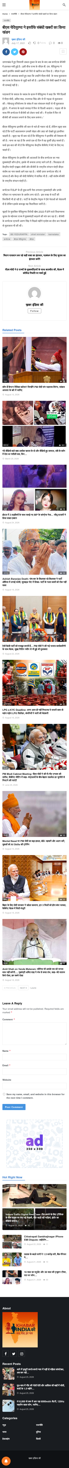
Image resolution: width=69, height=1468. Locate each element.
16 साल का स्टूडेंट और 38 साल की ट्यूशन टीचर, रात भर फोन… (45, 1273)
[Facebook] (5, 1354)
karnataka (54, 234)
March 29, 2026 (12, 458)
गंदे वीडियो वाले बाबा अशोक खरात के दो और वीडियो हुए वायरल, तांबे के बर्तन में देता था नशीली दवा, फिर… (33, 452)
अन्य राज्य (7, 704)
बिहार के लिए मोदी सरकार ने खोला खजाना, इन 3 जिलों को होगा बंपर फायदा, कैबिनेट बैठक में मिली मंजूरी (34, 906)
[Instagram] (21, 1354)
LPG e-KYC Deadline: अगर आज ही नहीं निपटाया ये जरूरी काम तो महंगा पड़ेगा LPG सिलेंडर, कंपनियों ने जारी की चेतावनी (32, 711)
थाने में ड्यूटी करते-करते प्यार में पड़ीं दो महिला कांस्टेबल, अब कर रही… (40, 1370)
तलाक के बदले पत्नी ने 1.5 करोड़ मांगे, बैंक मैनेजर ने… (45, 1255)
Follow (34, 310)
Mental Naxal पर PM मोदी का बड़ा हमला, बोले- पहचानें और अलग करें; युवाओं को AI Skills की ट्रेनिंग (33, 842)
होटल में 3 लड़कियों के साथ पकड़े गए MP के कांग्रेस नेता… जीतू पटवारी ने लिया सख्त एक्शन (34, 516)
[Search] (64, 4)
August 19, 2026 (12, 912)
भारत (4, 1431)
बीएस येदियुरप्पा (20, 239)
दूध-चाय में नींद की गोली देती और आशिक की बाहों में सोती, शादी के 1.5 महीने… (41, 1387)
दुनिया (38, 1431)
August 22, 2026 (12, 653)
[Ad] (34, 1144)
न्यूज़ (5, 381)
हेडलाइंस (5, 1438)
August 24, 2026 (12, 522)
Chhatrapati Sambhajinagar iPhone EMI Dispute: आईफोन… (43, 1238)
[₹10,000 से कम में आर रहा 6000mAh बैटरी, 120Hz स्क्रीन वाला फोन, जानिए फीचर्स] (8, 1406)
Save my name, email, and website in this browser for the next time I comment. (35, 1096)
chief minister (38, 234)
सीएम (32, 239)
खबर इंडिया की (35, 1458)
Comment (8, 1019)
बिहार (5, 899)
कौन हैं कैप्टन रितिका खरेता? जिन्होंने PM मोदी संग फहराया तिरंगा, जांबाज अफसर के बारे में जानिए (33, 388)
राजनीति (6, 20)
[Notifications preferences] (6, 1461)
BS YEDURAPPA (19, 234)
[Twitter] (13, 1354)
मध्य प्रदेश (11, 1185)
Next (22, 987)
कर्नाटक (7, 239)
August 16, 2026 (12, 589)
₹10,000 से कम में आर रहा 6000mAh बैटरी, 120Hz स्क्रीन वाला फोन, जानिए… (40, 1403)
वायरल (6, 445)
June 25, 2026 (11, 784)
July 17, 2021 (18, 43)
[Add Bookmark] (63, 51)
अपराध (6, 573)
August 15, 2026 (12, 394)
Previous (11, 987)
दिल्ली (6, 768)
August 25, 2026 (27, 1377)
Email (6, 1065)
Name (6, 1050)
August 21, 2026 (34, 1261)
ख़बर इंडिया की (18, 39)
